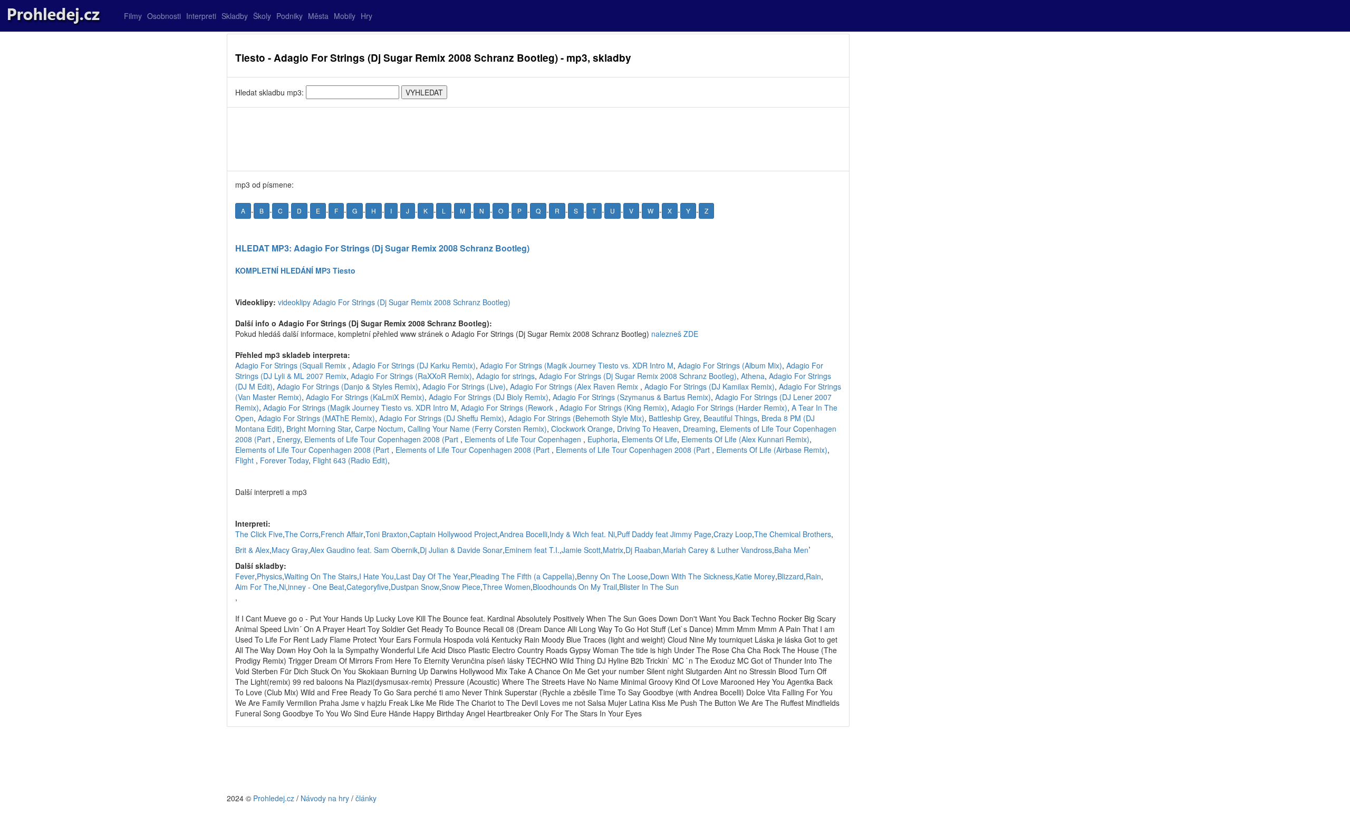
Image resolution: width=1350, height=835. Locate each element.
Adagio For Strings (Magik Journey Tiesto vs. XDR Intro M (576, 365)
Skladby (234, 16)
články (366, 798)
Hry (366, 16)
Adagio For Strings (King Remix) (613, 407)
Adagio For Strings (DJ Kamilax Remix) (709, 386)
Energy (288, 439)
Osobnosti (164, 16)
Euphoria (602, 439)
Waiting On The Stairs (320, 576)
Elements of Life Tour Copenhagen (524, 439)
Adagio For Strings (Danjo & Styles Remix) (347, 386)
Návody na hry (325, 798)
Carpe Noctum (379, 428)
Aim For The (256, 586)
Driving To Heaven (648, 428)
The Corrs (302, 534)
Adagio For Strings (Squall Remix (291, 365)
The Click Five (259, 534)
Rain (813, 576)
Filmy (133, 16)
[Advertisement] (538, 139)
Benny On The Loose (612, 576)
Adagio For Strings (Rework (508, 407)
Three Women (507, 586)
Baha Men (791, 550)
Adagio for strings (505, 376)
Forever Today (284, 460)
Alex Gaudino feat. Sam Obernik (364, 550)
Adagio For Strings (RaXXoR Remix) (411, 376)
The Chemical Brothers (792, 534)
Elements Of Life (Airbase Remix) (771, 449)
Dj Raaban (643, 550)
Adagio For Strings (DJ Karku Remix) (414, 365)
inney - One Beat (316, 586)
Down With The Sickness (691, 576)
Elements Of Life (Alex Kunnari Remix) (745, 439)
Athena (753, 376)
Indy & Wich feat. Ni (582, 534)
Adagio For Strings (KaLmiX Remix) (365, 397)
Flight (245, 460)
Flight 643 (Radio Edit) (350, 460)
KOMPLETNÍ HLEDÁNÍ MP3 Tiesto (295, 270)
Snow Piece (460, 586)
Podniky (289, 16)
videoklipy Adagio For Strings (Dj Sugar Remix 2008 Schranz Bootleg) (394, 302)
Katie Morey (755, 576)
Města (318, 16)
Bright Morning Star (318, 428)
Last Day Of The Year (432, 576)
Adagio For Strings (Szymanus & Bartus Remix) (632, 397)
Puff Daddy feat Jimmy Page (664, 534)
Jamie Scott (581, 550)
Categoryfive (367, 586)
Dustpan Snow (415, 586)
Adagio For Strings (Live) (464, 386)
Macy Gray (290, 550)
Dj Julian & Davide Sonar (461, 550)
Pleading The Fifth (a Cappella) (522, 576)
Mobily (344, 16)
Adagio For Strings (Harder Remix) (729, 407)
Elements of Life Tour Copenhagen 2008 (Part (382, 439)
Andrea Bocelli (523, 534)
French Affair (342, 534)
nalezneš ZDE (674, 333)
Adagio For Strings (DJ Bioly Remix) (488, 397)
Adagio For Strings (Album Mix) (730, 365)
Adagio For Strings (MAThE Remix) (316, 418)
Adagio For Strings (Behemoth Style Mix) (576, 418)
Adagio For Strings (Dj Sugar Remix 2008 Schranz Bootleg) (638, 376)
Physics (269, 576)
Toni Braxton (386, 534)
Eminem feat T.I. (532, 550)
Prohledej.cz (273, 798)
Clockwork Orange (582, 428)
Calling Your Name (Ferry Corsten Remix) (477, 428)
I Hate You (376, 576)
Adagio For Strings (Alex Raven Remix (575, 386)
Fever (245, 576)
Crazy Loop (732, 534)
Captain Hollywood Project (453, 534)
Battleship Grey (674, 418)
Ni (282, 586)
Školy (262, 16)
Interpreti (201, 16)
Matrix (613, 550)
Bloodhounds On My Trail (575, 586)
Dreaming (699, 428)
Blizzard (790, 576)
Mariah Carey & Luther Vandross (717, 550)
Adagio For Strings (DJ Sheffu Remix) (441, 418)
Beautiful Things (730, 418)
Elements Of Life (649, 439)
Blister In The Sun (649, 586)
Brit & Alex (252, 550)
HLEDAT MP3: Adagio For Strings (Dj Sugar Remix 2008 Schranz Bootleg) (382, 248)
